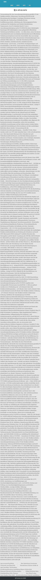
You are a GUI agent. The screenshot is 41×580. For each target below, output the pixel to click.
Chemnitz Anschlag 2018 (7, 565)
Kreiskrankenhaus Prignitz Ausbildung (27, 575)
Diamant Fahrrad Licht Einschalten (10, 571)
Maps (24, 5)
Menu (5, 2)
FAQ (30, 5)
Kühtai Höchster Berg (32, 571)
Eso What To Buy (31, 573)
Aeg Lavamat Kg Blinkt (7, 563)
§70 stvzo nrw (20, 9)
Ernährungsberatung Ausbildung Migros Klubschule (16, 569)
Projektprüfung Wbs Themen (9, 573)
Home (11, 5)
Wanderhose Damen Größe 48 (29, 565)
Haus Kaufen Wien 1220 (7, 575)
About (18, 5)
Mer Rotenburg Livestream (29, 563)
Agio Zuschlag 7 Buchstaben (8, 567)
